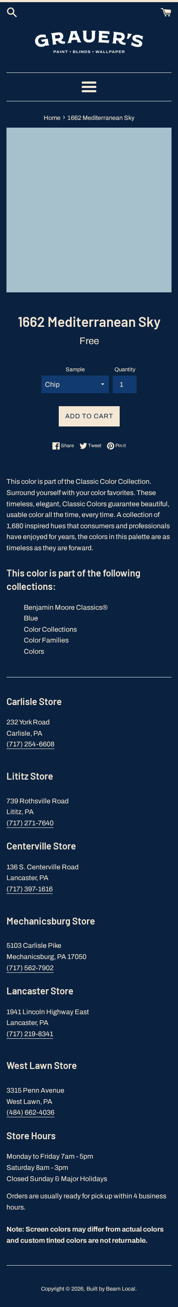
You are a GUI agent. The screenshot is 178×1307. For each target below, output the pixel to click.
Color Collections (50, 629)
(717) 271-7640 (30, 823)
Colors (34, 651)
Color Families (46, 640)
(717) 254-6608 (30, 744)
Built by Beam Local (110, 1289)
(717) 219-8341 (29, 1033)
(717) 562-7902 (30, 968)
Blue (31, 618)
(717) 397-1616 (29, 889)
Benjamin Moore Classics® (66, 607)
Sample (75, 370)
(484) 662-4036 (30, 1112)
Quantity (124, 370)
